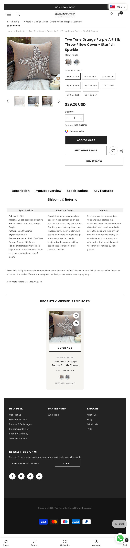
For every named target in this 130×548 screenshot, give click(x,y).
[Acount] (112, 14)
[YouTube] (39, 476)
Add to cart (86, 140)
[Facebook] (12, 476)
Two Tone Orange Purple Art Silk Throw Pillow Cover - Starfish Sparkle (65, 363)
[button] (7, 101)
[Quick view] (76, 323)
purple (61, 377)
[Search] (18, 14)
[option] (33, 63)
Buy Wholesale (85, 150)
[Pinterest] (30, 476)
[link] (113, 150)
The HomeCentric (65, 357)
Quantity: (69, 112)
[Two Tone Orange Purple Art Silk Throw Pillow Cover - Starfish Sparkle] (65, 326)
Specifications (78, 191)
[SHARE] (120, 151)
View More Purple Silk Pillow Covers (24, 281)
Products (20, 31)
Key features (103, 191)
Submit (67, 463)
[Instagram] (21, 476)
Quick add (65, 348)
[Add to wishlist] (76, 315)
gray (67, 377)
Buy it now (94, 161)
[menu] (9, 14)
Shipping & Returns (62, 199)
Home (9, 31)
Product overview (48, 191)
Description (21, 191)
